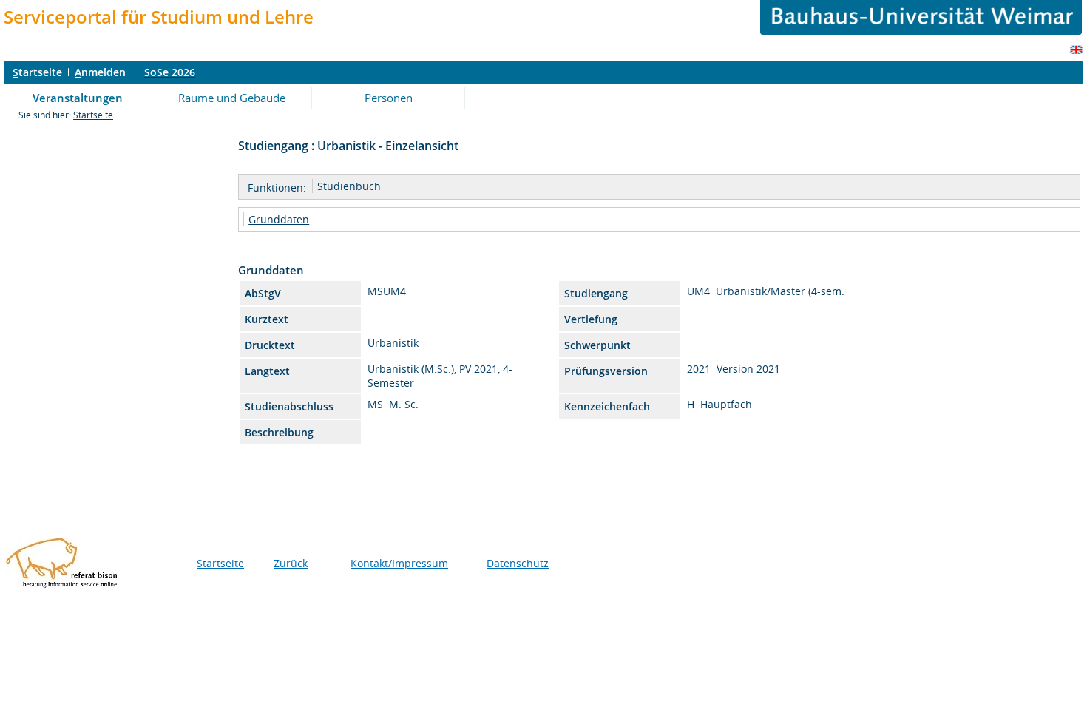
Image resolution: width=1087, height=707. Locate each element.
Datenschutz (518, 563)
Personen (389, 97)
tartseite (37, 72)
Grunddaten (278, 219)
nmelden (100, 72)
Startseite (93, 115)
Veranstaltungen (78, 97)
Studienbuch (349, 186)
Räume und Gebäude (231, 97)
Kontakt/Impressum (399, 563)
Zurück (291, 563)
